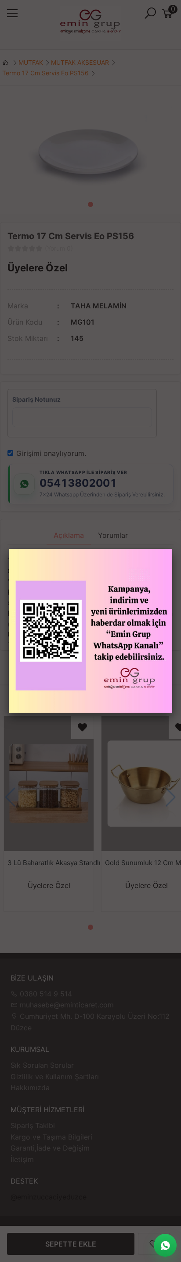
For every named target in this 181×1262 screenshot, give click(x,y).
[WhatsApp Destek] (165, 1245)
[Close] (172, 549)
